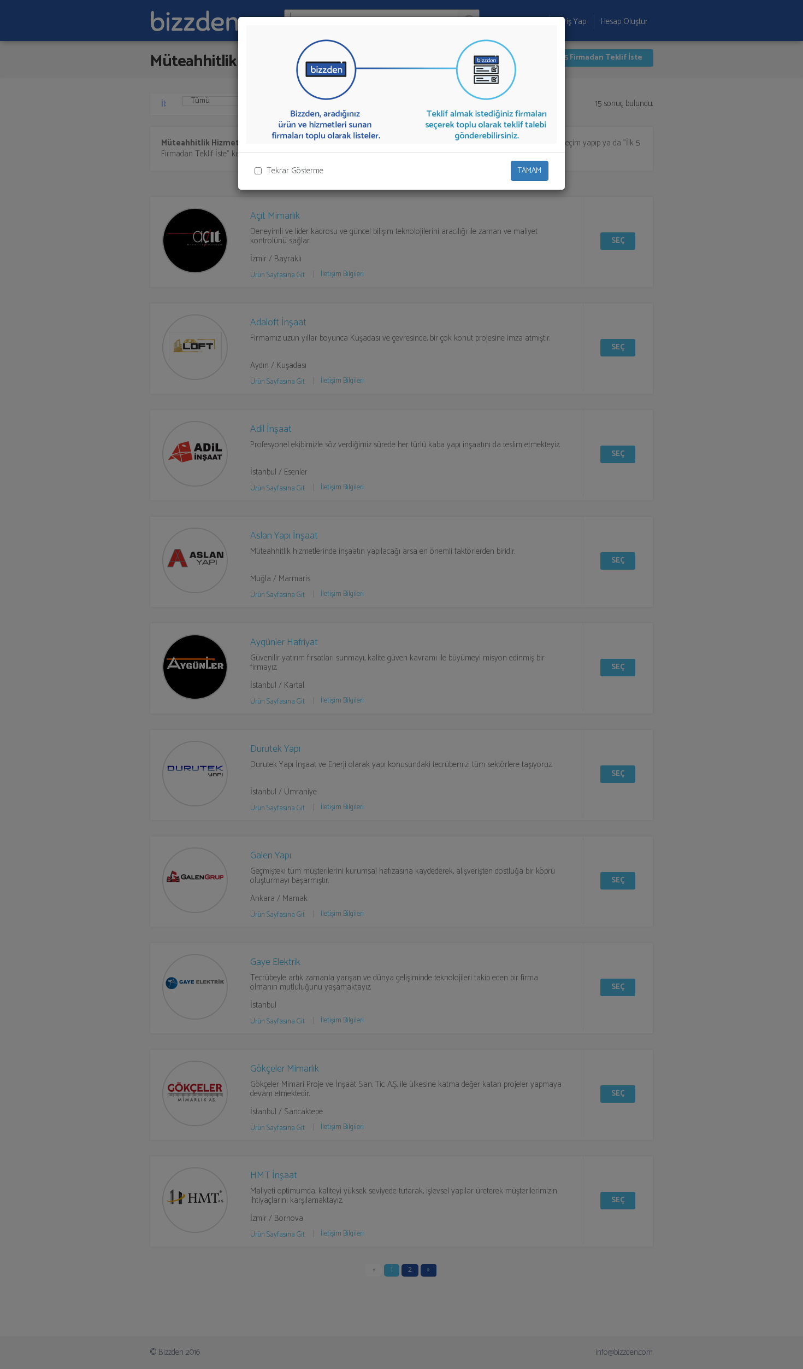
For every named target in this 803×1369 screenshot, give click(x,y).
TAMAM (529, 171)
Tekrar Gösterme (295, 171)
